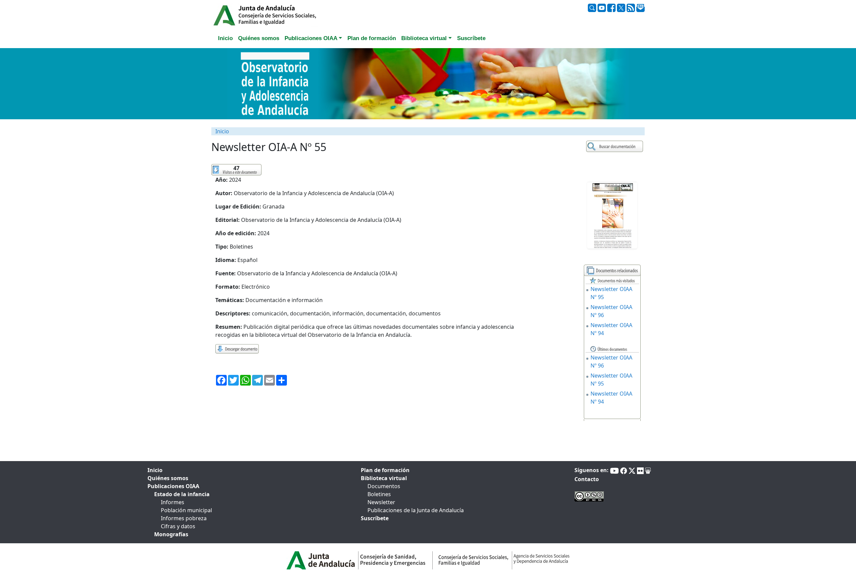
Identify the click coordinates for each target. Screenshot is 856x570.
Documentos (383, 486)
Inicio (222, 131)
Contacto (586, 479)
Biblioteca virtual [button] (424, 38)
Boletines (379, 494)
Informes (172, 502)
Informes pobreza (184, 518)
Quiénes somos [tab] (258, 38)
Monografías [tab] (171, 534)
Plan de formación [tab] (371, 38)
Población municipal (186, 510)
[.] (615, 146)
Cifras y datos (178, 526)
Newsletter (381, 502)
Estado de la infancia (182, 494)
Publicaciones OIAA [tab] (173, 486)
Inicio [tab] (225, 38)
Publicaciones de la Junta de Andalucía (415, 510)
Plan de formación (385, 470)
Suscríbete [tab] (471, 38)
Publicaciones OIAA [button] (311, 38)
